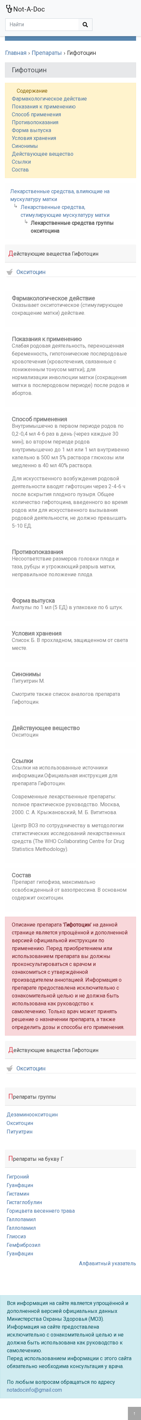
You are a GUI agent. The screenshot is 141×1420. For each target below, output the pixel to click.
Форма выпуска (31, 130)
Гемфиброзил (23, 1245)
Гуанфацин (20, 1185)
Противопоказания (35, 122)
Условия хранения (34, 138)
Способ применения (36, 114)
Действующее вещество (42, 154)
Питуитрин (19, 1132)
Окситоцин (31, 272)
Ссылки (21, 162)
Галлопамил (21, 1219)
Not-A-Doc (29, 9)
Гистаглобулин (24, 1202)
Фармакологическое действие (49, 99)
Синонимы (25, 146)
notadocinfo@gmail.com (34, 1390)
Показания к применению (44, 106)
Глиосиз (16, 1236)
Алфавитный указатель (107, 1263)
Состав (20, 170)
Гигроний (18, 1177)
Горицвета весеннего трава (41, 1211)
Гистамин (18, 1194)
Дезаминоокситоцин (32, 1114)
